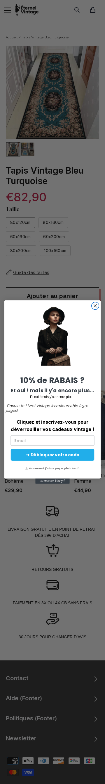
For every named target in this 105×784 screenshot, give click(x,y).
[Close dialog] (95, 306)
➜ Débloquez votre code (52, 455)
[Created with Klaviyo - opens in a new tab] (52, 481)
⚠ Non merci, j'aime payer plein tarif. (52, 468)
